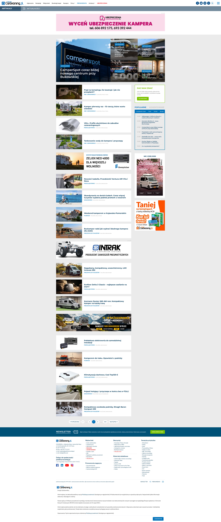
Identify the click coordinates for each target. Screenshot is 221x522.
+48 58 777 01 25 (64, 449)
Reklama (89, 448)
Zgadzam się (158, 518)
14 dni (155, 111)
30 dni (162, 111)
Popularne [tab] (140, 107)
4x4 (143, 468)
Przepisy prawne (146, 462)
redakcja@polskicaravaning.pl (67, 451)
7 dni (149, 111)
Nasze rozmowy (146, 470)
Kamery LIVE (117, 464)
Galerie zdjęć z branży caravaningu (122, 458)
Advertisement (91, 449)
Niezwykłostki (145, 472)
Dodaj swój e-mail (157, 432)
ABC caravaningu (146, 451)
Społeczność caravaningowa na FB (122, 467)
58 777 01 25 (61, 447)
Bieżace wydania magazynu (93, 467)
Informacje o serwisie (91, 446)
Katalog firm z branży (119, 448)
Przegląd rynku (146, 458)
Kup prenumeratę (90, 465)
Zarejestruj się (89, 444)
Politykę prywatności (88, 494)
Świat (143, 446)
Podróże (144, 456)
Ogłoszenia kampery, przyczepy (122, 446)
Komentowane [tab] (156, 107)
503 (105, 422)
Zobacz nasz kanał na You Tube (122, 465)
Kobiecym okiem (146, 449)
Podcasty (144, 474)
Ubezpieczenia (89, 458)
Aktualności (145, 443)
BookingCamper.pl (118, 449)
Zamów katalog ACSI (91, 469)
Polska (143, 444)
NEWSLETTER (63, 431)
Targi (143, 475)
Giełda (116, 469)
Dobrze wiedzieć (146, 463)
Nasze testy (145, 467)
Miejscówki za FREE (119, 444)
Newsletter (89, 456)
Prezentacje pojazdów (147, 460)
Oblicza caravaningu (147, 453)
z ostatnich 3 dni (141, 111)
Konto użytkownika (91, 443)
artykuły (7, 8)
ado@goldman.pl (64, 453)
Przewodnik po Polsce (147, 448)
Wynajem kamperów (147, 455)
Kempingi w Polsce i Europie (121, 443)
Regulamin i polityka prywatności (94, 455)
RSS (87, 453)
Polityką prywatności (92, 513)
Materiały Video (118, 460)
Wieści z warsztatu (147, 465)
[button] (92, 3)
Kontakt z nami (90, 451)
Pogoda (116, 462)
